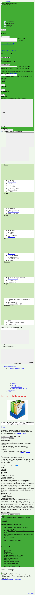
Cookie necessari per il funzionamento (12, 457)
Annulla (3, 130)
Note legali (7, 552)
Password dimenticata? (7, 44)
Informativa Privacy (10, 553)
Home (6, 345)
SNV (9, 391)
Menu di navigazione (23, 362)
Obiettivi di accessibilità (11, 558)
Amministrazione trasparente (12, 563)
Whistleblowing (8, 560)
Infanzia (13, 383)
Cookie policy (8, 550)
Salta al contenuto (6, 1)
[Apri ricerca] (20, 139)
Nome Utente (21, 38)
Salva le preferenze (15, 514)
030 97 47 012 (11, 529)
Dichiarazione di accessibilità (12, 557)
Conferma (9, 130)
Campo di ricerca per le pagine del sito (11, 327)
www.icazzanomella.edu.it (8, 466)
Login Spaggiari (14, 73)
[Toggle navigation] (15, 154)
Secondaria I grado (16, 387)
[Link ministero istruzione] (9, 3)
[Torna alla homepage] (17, 131)
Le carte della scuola (10, 366)
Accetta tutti (7, 438)
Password (20, 40)
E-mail (19, 66)
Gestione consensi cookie (11, 561)
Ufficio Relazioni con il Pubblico (13, 555)
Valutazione (11, 390)
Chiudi (3, 85)
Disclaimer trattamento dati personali (11, 579)
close (2, 161)
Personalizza (4, 436)
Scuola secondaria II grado (19, 388)
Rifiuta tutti (15, 436)
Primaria (13, 385)
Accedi (3, 29)
